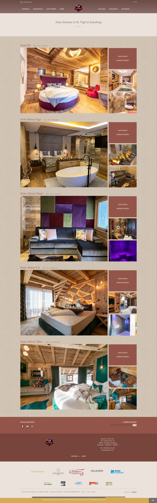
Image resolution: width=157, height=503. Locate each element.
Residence (25, 9)
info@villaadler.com (107, 450)
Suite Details (122, 56)
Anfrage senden (123, 60)
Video (84, 456)
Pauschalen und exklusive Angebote (121, 425)
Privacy (89, 491)
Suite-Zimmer (51, 9)
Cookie (93, 491)
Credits (83, 491)
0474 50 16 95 (27, 2)
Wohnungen (38, 9)
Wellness (101, 9)
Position (74, 456)
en (136, 2)
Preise (62, 9)
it (133, 2)
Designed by (127, 492)
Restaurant (113, 9)
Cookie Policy (102, 499)
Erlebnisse (125, 9)
